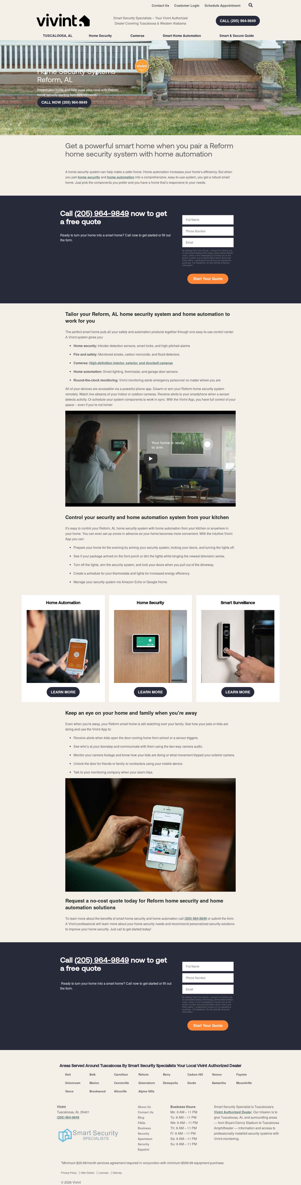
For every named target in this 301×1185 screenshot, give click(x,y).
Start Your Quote (208, 278)
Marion (94, 1083)
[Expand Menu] (114, 35)
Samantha (219, 1083)
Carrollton (121, 1074)
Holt (68, 1074)
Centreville (121, 1083)
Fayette (241, 1074)
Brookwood (97, 1091)
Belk (92, 1074)
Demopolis (170, 1083)
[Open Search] (251, 5)
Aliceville (120, 1091)
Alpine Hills (146, 1091)
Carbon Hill (195, 1074)
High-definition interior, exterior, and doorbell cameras (131, 363)
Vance (69, 1091)
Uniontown (72, 1083)
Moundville (244, 1083)
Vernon (217, 1074)
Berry (166, 1074)
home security (89, 177)
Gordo (191, 1083)
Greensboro (146, 1083)
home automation (120, 177)
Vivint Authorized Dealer (233, 1112)
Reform (143, 1074)
